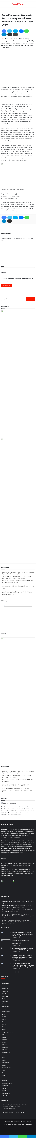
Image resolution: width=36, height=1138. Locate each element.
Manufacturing (6, 1052)
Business (4, 998)
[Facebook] (4, 31)
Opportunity (5, 1062)
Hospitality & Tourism (8, 1032)
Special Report (6, 1073)
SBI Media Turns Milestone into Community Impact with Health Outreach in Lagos (20, 942)
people (4, 1065)
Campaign (5, 1001)
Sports (4, 1078)
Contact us (18, 1127)
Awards (4, 993)
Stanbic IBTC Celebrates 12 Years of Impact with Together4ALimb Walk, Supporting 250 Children (22, 957)
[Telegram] (4, 34)
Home (5, 1124)
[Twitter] (9, 31)
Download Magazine (27, 1124)
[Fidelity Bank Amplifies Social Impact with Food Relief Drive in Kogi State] (5, 950)
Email (3, 266)
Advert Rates (17, 1124)
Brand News (5, 996)
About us (10, 1124)
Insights (4, 1042)
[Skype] (15, 31)
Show (3, 1070)
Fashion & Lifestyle (7, 1021)
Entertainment (6, 1011)
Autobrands (5, 988)
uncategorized (6, 1093)
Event (3, 1014)
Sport (3, 1075)
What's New (5, 1095)
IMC (3, 1034)
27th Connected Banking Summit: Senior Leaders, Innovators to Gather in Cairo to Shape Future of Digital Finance (17, 592)
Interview (4, 1044)
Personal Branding (7, 1067)
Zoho (2, 39)
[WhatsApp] (26, 31)
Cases (4, 1004)
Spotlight (4, 1080)
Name (3, 260)
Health (4, 1029)
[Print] (15, 34)
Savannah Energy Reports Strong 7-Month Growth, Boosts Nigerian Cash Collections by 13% (22, 934)
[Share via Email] (9, 34)
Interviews (5, 1047)
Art (3, 986)
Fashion (4, 1016)
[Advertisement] (18, 68)
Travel (4, 1088)
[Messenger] (21, 31)
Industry (4, 1037)
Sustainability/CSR (7, 1083)
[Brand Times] (18, 4)
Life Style (4, 1050)
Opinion (4, 1060)
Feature (4, 1024)
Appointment (5, 981)
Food (3, 1027)
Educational (5, 1006)
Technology (5, 1085)
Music (3, 1057)
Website (3, 272)
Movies (4, 1055)
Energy (4, 1009)
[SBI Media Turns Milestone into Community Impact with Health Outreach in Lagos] (5, 942)
